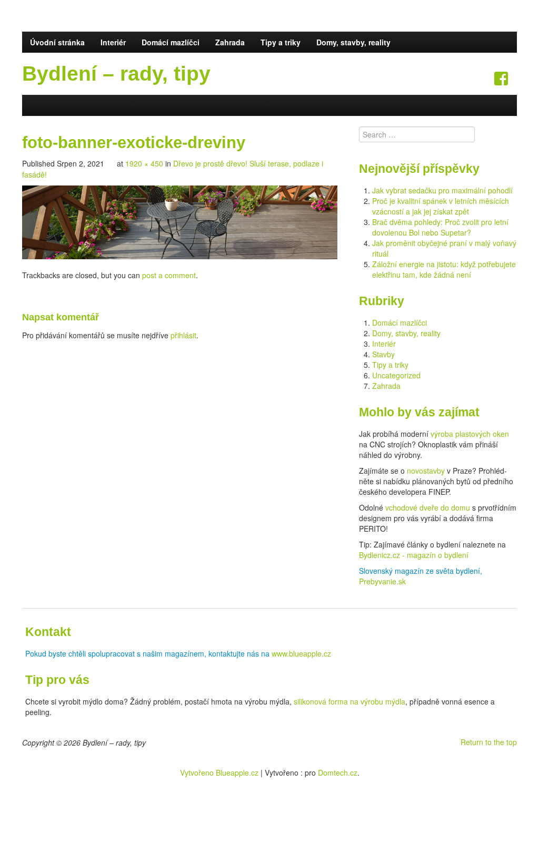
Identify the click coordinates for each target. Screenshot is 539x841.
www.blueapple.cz (301, 653)
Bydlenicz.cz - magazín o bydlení (413, 555)
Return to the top (489, 742)
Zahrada (230, 42)
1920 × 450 (144, 163)
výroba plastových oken (470, 433)
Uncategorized (396, 375)
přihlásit (183, 335)
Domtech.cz (337, 772)
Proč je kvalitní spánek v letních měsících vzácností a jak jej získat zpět (440, 206)
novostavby (426, 470)
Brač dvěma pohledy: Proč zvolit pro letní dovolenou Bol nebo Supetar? (440, 227)
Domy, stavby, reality (353, 42)
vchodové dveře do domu (427, 507)
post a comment (169, 275)
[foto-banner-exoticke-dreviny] (179, 221)
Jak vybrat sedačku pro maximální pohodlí (442, 190)
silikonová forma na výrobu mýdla (349, 701)
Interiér (113, 42)
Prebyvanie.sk (382, 581)
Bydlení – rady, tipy (116, 73)
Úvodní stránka (57, 42)
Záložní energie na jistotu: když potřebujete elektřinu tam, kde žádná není (444, 269)
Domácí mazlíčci (170, 42)
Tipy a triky (281, 42)
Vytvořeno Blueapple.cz (219, 772)
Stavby (383, 354)
